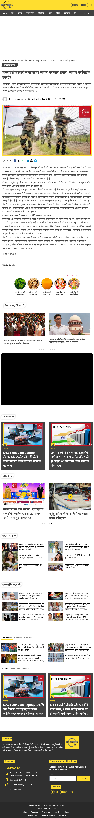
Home (4, 13)
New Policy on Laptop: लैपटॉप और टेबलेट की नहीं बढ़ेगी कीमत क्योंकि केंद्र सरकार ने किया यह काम (23, 709)
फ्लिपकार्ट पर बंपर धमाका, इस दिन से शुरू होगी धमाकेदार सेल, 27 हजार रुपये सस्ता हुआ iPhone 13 (23, 513)
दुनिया (20, 13)
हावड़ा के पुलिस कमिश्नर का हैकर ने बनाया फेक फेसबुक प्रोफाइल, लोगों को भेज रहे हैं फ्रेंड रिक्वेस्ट (77, 547)
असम (50, 13)
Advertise (34, 812)
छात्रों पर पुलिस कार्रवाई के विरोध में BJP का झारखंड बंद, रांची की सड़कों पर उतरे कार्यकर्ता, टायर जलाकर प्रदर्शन (78, 647)
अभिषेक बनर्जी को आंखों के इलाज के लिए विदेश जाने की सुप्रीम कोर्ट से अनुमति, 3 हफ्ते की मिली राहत (30, 595)
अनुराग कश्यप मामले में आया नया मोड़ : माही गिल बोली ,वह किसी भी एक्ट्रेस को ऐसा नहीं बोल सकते (31, 547)
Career (67, 812)
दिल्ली (76, 13)
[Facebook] (73, 5)
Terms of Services (48, 815)
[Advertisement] (47, 34)
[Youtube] (82, 5)
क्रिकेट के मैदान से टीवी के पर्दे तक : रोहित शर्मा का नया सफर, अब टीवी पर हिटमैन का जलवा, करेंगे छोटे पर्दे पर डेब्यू (31, 658)
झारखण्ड (67, 13)
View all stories (73, 275)
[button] (15, 160)
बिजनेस (5, 701)
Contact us (62, 815)
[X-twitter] (77, 5)
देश (12, 13)
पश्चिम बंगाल (30, 13)
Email (51, 775)
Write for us (46, 812)
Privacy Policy (33, 815)
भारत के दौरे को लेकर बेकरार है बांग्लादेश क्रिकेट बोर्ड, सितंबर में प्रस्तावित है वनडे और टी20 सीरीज (31, 647)
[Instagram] (86, 5)
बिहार (58, 13)
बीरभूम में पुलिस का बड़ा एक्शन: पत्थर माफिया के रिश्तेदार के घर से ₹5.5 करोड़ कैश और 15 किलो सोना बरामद (77, 617)
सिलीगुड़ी (41, 13)
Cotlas (53, 808)
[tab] (7, 638)
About (25, 812)
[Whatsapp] (91, 5)
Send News (57, 812)
